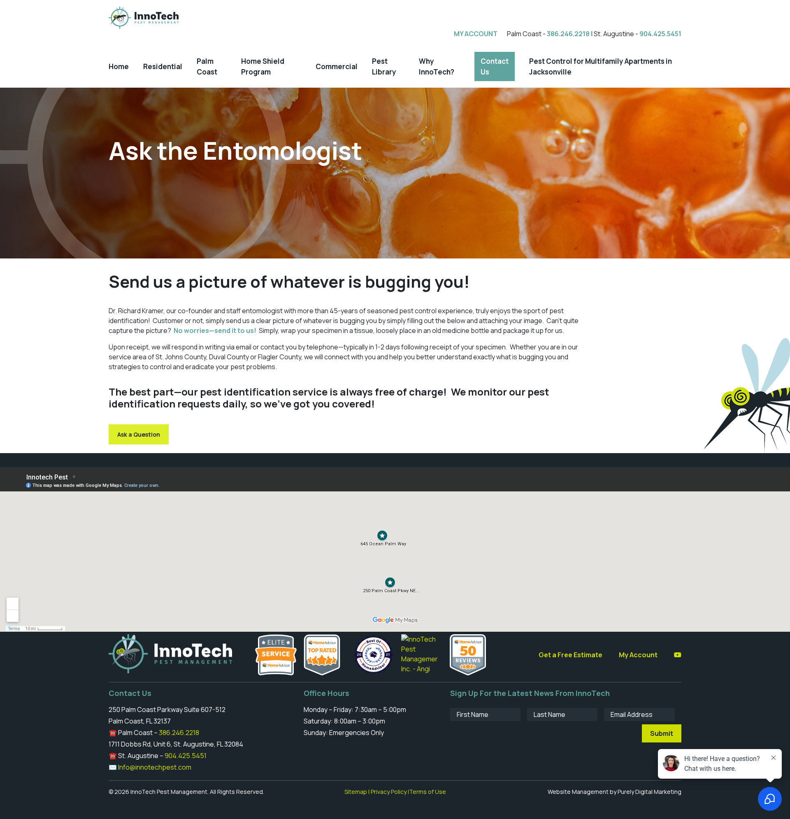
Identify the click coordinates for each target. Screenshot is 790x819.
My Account (638, 654)
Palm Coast (207, 66)
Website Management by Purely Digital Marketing (614, 792)
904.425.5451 (660, 33)
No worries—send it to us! (215, 330)
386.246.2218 (568, 33)
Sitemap (355, 792)
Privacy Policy (389, 792)
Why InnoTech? (436, 66)
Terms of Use (427, 792)
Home (119, 66)
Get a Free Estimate (570, 654)
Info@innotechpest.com (154, 767)
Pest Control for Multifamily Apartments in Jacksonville (600, 66)
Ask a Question (138, 434)
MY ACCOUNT (475, 33)
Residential (162, 66)
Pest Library (384, 66)
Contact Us (495, 66)
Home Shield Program (262, 66)
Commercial (337, 66)
